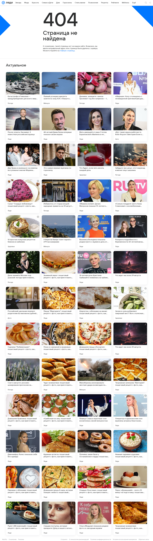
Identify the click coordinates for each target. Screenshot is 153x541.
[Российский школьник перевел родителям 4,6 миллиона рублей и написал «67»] (23, 303)
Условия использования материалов (125, 539)
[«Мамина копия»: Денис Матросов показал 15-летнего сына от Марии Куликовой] (94, 196)
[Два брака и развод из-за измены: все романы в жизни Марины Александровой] (23, 160)
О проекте (64, 539)
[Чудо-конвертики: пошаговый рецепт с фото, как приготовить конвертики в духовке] (58, 375)
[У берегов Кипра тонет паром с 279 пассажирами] (58, 232)
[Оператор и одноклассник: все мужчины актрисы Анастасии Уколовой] (130, 411)
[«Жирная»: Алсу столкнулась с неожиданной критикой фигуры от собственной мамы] (130, 89)
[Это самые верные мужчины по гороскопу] (58, 160)
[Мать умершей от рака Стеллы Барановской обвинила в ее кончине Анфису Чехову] (94, 124)
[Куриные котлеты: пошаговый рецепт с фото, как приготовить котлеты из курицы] (58, 447)
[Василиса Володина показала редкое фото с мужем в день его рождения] (94, 232)
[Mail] (3, 2)
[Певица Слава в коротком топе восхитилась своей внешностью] (94, 411)
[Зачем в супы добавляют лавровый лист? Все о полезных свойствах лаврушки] (130, 303)
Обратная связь (144, 539)
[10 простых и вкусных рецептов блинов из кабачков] (23, 232)
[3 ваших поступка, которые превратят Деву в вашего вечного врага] (58, 518)
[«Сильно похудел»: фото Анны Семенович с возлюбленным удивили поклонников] (130, 196)
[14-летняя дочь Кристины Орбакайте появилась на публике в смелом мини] (94, 268)
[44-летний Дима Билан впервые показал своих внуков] (58, 124)
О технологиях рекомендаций (79, 539)
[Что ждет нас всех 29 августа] (130, 268)
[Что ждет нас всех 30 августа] (130, 339)
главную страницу (67, 51)
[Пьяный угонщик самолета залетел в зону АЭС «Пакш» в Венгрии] (58, 89)
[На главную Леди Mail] (9, 2)
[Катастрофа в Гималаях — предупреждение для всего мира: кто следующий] (23, 89)
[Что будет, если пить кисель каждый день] (94, 160)
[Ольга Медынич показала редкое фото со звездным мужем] (94, 518)
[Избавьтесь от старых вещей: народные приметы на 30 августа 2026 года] (58, 196)
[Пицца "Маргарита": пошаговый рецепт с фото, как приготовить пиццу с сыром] (58, 303)
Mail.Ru (4, 539)
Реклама (21, 539)
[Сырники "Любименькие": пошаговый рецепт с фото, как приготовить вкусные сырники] (23, 339)
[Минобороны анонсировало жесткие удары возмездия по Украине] (94, 375)
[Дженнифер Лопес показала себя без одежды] (23, 447)
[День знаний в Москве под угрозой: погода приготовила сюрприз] (23, 268)
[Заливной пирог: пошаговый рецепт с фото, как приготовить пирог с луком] (58, 268)
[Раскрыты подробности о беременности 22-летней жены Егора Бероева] (130, 232)
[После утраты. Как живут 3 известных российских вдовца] (23, 124)
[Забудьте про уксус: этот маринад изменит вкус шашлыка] (130, 160)
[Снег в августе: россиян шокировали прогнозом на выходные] (23, 375)
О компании (12, 539)
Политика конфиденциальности (100, 539)
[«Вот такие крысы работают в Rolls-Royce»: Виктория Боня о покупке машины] (130, 124)
